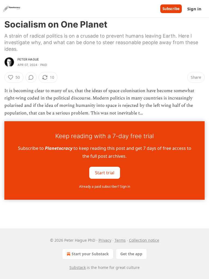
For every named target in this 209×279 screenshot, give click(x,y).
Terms (120, 240)
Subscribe (171, 8)
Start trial (104, 172)
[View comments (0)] (31, 77)
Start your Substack (90, 253)
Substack (77, 267)
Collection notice (144, 240)
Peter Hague (28, 59)
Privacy (105, 240)
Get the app (131, 253)
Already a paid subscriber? (104, 186)
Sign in (194, 8)
